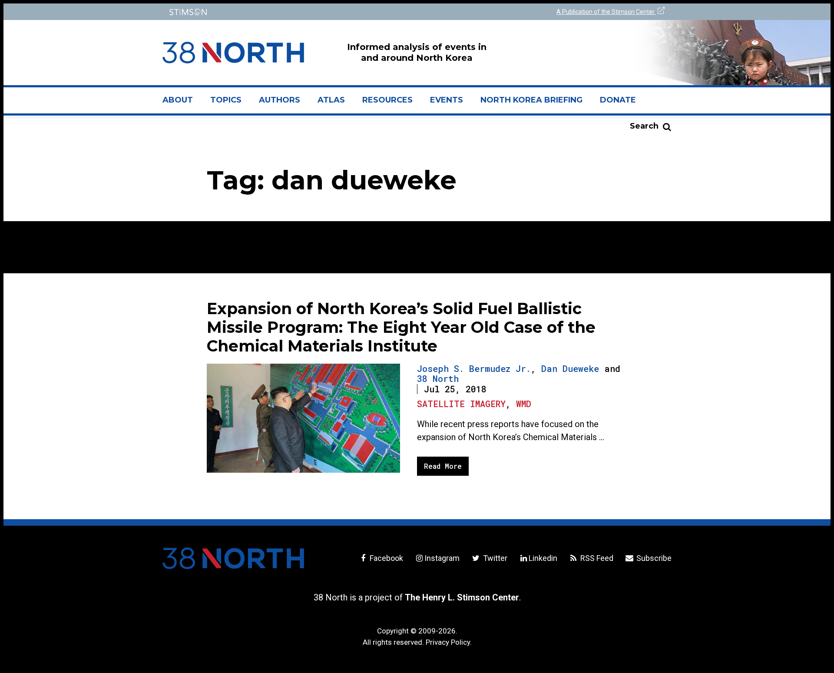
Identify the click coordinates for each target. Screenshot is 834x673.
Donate (618, 100)
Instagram (442, 558)
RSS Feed (596, 558)
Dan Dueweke (570, 368)
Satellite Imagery (461, 403)
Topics (226, 100)
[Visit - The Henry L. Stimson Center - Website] (287, 12)
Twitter (494, 558)
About (182, 103)
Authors (279, 100)
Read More (443, 466)
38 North (438, 378)
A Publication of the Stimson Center (606, 11)
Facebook (385, 558)
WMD (523, 403)
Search (644, 126)
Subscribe (653, 558)
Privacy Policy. (449, 642)
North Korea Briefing (531, 100)
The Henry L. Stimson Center (462, 597)
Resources (387, 100)
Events (446, 100)
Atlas (331, 100)
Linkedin (543, 558)
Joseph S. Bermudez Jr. (474, 368)
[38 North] (233, 558)
